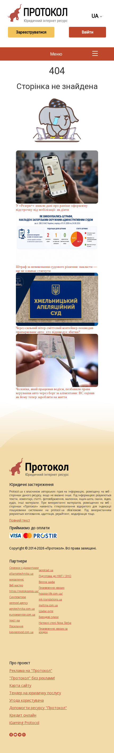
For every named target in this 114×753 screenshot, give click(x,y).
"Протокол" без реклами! (32, 677)
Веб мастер (16, 585)
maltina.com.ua (48, 605)
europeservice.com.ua (22, 614)
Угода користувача (26, 700)
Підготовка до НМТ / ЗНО (55, 576)
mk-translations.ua (50, 599)
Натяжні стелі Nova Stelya (55, 623)
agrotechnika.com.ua (22, 609)
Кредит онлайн (22, 715)
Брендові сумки (49, 617)
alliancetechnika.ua (21, 573)
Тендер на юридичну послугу (35, 692)
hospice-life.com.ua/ (51, 593)
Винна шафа (47, 582)
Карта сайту (20, 685)
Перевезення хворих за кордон (53, 630)
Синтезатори (17, 597)
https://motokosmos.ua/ (24, 591)
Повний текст (19, 520)
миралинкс (16, 579)
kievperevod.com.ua (21, 632)
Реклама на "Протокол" (30, 670)
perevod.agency (18, 603)
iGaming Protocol (24, 722)
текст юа (14, 620)
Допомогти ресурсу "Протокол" (38, 707)
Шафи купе (46, 611)
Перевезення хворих (51, 588)
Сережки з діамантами (24, 568)
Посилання (16, 626)
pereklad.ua (46, 570)
